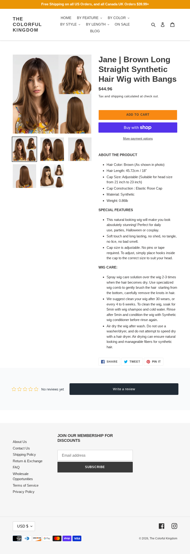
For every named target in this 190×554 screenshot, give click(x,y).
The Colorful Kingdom (27, 24)
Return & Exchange (27, 461)
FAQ (16, 467)
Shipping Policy (24, 454)
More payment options (138, 138)
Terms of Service (25, 485)
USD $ (22, 526)
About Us (20, 442)
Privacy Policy (24, 492)
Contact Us (21, 448)
